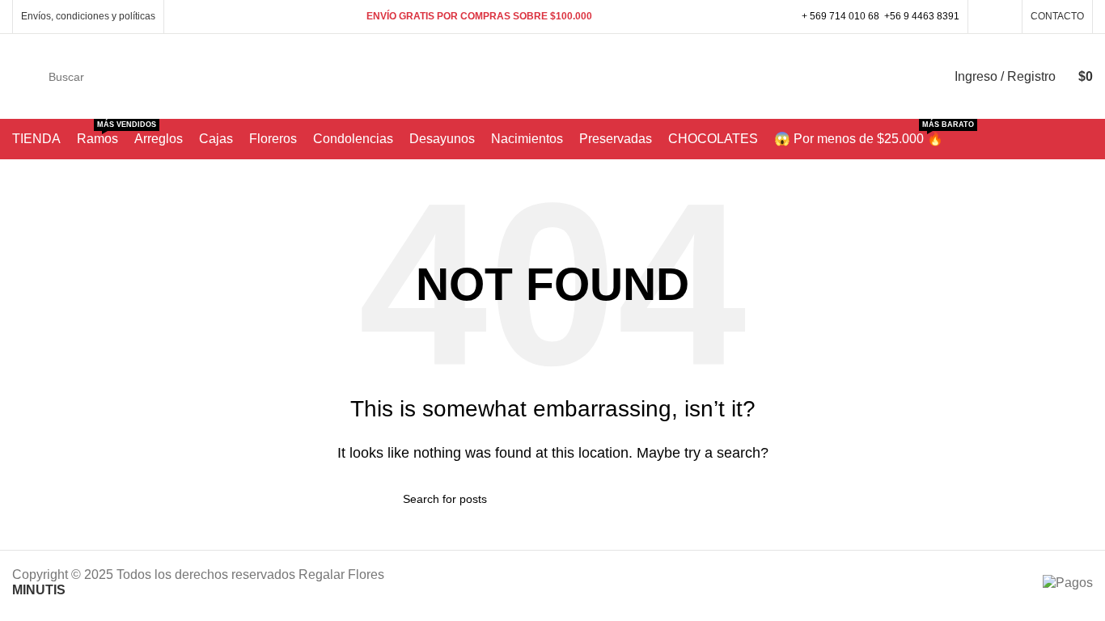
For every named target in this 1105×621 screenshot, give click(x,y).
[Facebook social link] (985, 16)
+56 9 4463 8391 (921, 16)
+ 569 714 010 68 (840, 16)
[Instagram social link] (1004, 16)
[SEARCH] (899, 76)
